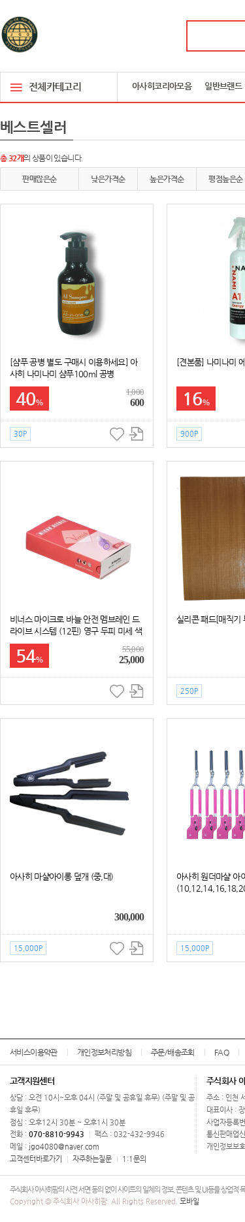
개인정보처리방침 (104, 1052)
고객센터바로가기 (36, 1159)
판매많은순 (39, 178)
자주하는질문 (92, 1159)
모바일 (189, 1201)
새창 (136, 434)
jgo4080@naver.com (64, 1146)
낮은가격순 (108, 178)
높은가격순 (167, 178)
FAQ (221, 1052)
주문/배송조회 (173, 1052)
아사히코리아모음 (161, 86)
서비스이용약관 (33, 1052)
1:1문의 (134, 1159)
